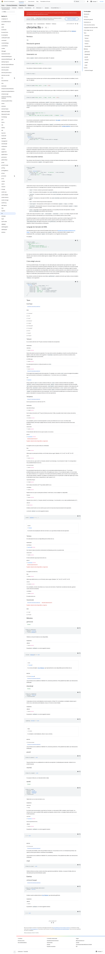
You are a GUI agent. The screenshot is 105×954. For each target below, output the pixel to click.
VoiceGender (30, 436)
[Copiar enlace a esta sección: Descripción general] (41, 43)
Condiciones (20, 951)
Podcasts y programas (51, 946)
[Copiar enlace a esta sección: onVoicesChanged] (38, 880)
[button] (8, 189)
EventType (29, 379)
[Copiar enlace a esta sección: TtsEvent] (32, 339)
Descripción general (5, 7)
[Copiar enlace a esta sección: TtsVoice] (32, 536)
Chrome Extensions (11, 5)
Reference (31, 5)
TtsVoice (33, 632)
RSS (76, 946)
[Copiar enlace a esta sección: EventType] (33, 304)
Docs (2, 5)
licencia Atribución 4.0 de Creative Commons (61, 927)
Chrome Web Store (55, 7)
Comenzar (14, 7)
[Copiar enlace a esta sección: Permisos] (34, 36)
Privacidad (26, 951)
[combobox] (79, 1)
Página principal (29, 23)
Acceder (102, 1)
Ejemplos (47, 7)
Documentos (21, 1)
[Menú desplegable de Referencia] (42, 8)
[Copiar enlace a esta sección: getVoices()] (34, 622)
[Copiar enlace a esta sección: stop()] (31, 861)
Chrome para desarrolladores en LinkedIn (84, 944)
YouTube (77, 942)
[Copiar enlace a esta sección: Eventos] (33, 876)
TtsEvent (30, 527)
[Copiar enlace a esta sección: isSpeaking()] (34, 686)
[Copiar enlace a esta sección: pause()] (32, 752)
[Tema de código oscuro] (76, 62)
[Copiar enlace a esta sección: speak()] (32, 781)
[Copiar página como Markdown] (46, 28)
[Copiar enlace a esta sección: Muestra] (31, 673)
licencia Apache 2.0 (34, 929)
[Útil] (76, 24)
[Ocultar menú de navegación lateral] (14, 952)
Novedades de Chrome (45, 1)
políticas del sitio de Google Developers (62, 929)
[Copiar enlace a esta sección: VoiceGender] (35, 600)
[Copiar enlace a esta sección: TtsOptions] (34, 396)
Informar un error (21, 940)
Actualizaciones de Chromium (53, 940)
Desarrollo (21, 7)
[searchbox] (8, 12)
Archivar (48, 944)
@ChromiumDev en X (80, 940)
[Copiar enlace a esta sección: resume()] (33, 768)
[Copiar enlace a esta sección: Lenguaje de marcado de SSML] (48, 227)
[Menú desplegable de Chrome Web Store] (60, 8)
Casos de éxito (31, 1)
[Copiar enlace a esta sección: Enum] (30, 310)
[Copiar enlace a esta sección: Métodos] (34, 618)
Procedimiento (28, 7)
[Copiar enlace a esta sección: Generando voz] (38, 54)
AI (33, 7)
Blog (37, 1)
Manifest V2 (22, 5)
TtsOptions (30, 818)
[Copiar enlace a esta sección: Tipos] (31, 300)
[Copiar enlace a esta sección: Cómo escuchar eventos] (44, 157)
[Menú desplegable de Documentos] (25, 1)
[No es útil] (77, 24)
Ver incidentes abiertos (22, 942)
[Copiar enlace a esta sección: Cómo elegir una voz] (41, 261)
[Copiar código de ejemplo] (77, 62)
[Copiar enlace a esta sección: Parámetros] (33, 640)
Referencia (38, 7)
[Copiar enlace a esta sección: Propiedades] (33, 345)
